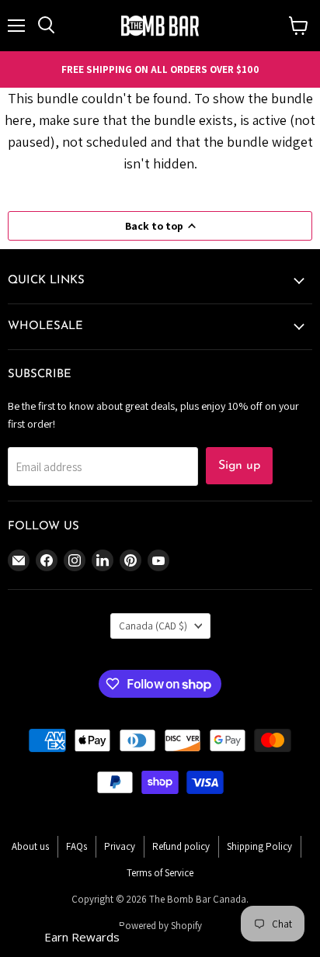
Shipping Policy (259, 846)
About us (30, 846)
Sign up (239, 465)
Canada (153, 626)
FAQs (76, 846)
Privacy (119, 846)
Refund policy (181, 846)
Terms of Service (160, 872)
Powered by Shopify (160, 925)
